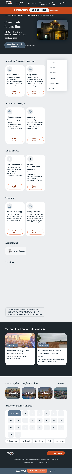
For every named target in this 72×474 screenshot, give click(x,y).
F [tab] (61, 413)
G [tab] (11, 420)
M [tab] (54, 420)
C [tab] (39, 413)
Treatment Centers (19, 3)
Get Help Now (21, 10)
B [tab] (32, 413)
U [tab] (53, 427)
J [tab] (32, 420)
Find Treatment (56, 453)
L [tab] (46, 420)
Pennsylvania (18, 15)
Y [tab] (18, 435)
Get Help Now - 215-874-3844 (15, 45)
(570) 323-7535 (10, 38)
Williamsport (30, 15)
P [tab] (18, 427)
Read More (14, 92)
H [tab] (18, 420)
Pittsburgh (26, 441)
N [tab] (61, 420)
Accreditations (54, 83)
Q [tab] (25, 427)
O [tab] (11, 427)
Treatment (31, 3)
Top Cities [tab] (14, 413)
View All (61, 384)
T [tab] (46, 427)
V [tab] (61, 427)
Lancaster (60, 441)
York (49, 441)
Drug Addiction (55, 3)
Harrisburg (39, 441)
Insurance (52, 68)
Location (52, 89)
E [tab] (53, 413)
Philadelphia (12, 441)
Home (9, 15)
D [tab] (46, 413)
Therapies (52, 78)
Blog (64, 2)
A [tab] (25, 413)
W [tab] (11, 435)
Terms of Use (28, 463)
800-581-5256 (39, 10)
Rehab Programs (43, 3)
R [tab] (32, 427)
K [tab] (39, 420)
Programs (52, 62)
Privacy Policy (44, 463)
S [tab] (39, 427)
